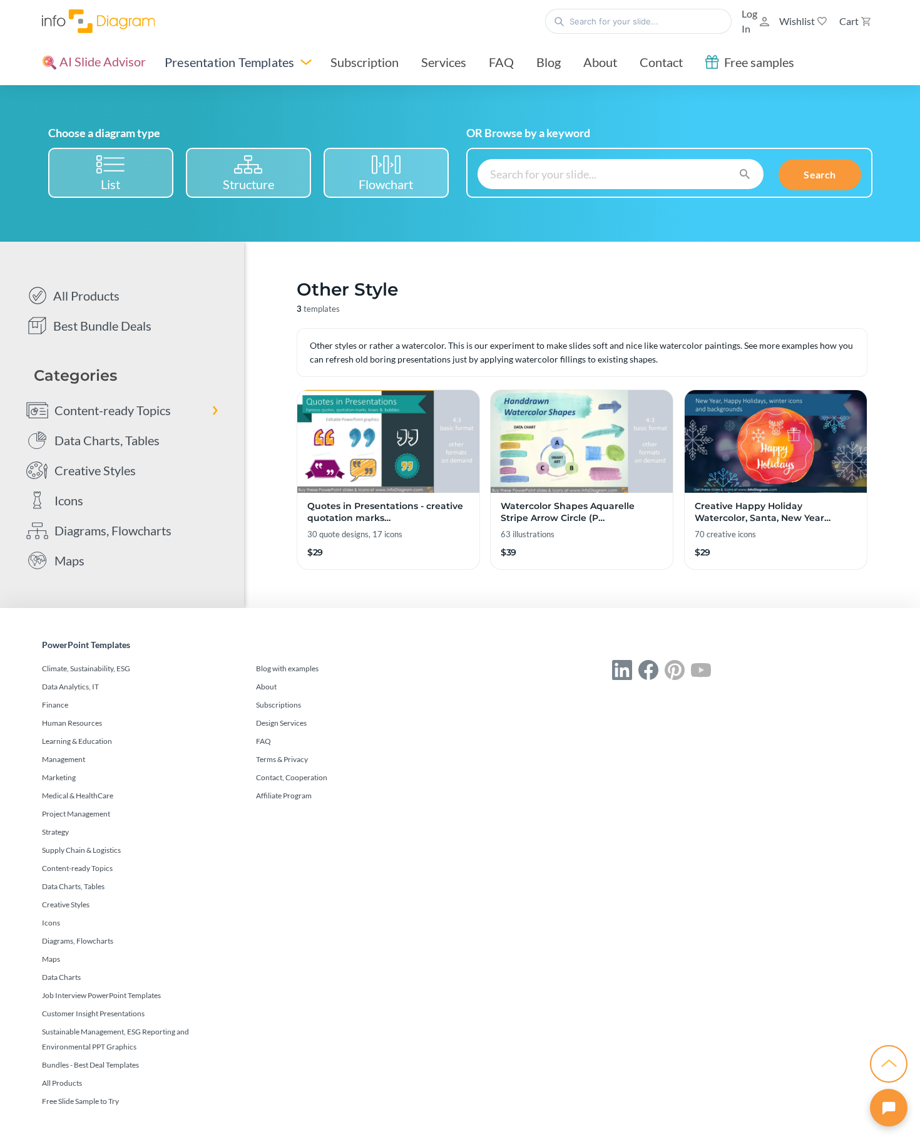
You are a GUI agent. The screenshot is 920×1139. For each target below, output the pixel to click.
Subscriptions (278, 704)
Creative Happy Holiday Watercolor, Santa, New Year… (763, 511)
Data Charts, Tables (107, 440)
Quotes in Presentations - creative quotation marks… (385, 511)
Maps (69, 560)
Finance (55, 704)
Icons (68, 500)
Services (443, 62)
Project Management (76, 813)
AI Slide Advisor (101, 61)
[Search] (745, 173)
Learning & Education (77, 741)
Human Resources (72, 723)
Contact (661, 62)
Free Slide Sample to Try (80, 1101)
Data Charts (61, 977)
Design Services (281, 723)
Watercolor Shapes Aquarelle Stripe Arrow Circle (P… (568, 511)
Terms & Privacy (282, 759)
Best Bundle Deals (102, 325)
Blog (548, 62)
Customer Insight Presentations (93, 1013)
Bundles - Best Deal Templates (90, 1064)
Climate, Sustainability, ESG (86, 668)
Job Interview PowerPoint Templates (101, 995)
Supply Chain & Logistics (81, 850)
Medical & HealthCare (77, 795)
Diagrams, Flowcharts (112, 530)
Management (63, 759)
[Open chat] (888, 1107)
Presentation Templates (229, 62)
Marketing (59, 777)
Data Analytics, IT (70, 686)
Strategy (55, 832)
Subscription (364, 62)
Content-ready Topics (112, 410)
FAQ (501, 62)
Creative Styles (95, 470)
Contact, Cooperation (291, 777)
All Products (86, 295)
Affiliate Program (284, 795)
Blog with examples (287, 668)
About (600, 62)
